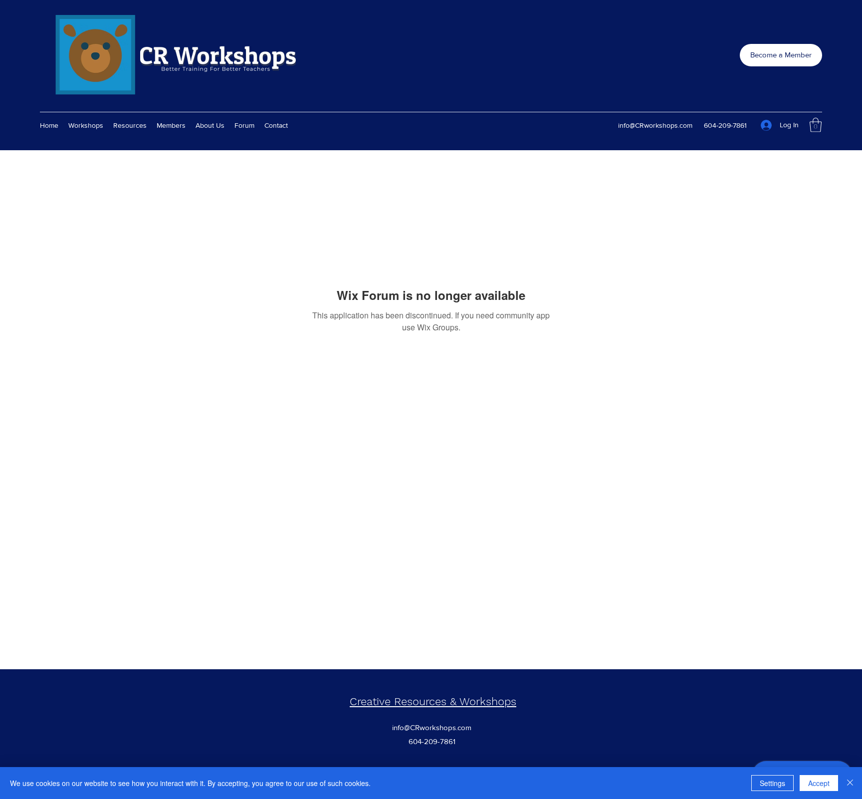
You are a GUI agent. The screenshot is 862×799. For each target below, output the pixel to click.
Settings (772, 783)
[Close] (850, 783)
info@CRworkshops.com (655, 125)
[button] (816, 125)
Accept (819, 783)
